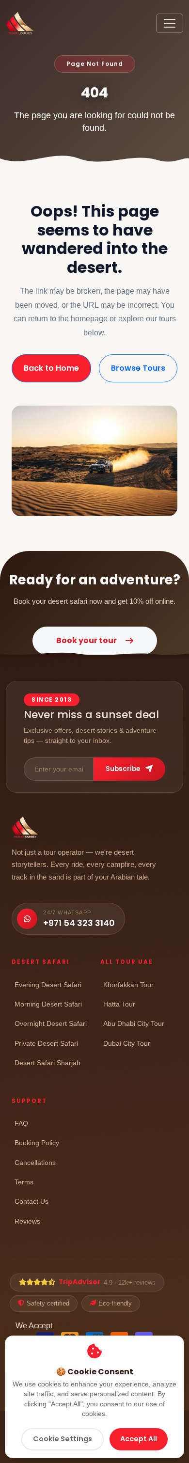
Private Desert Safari (46, 1043)
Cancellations (35, 1162)
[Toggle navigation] (169, 23)
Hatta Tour (119, 1003)
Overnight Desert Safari (51, 1023)
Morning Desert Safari (48, 1003)
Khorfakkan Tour (128, 984)
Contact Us (31, 1201)
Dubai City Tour (126, 1043)
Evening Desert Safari (48, 984)
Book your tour (86, 640)
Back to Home (51, 368)
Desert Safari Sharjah (47, 1062)
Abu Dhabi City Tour (133, 1023)
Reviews (27, 1221)
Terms (24, 1181)
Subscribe (124, 768)
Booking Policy (37, 1142)
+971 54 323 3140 (78, 923)
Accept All (138, 1439)
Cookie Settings (62, 1439)
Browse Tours (138, 368)
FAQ (21, 1123)
